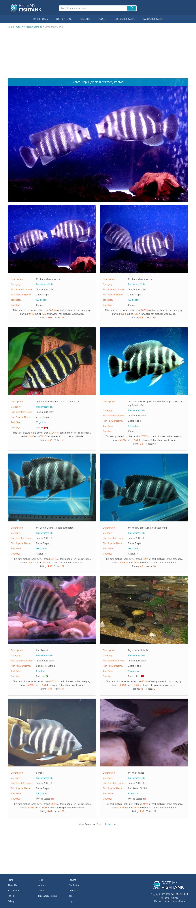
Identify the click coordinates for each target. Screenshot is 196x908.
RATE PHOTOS (40, 19)
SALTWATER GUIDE (153, 19)
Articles (41, 885)
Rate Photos (13, 891)
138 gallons (41, 300)
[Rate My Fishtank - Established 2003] (27, 7)
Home (10, 880)
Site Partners (75, 885)
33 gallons (41, 423)
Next (110, 824)
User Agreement (162, 901)
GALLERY (85, 19)
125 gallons (41, 794)
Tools (40, 880)
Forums (72, 880)
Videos (41, 891)
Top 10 (11, 896)
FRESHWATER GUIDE (124, 19)
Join (71, 896)
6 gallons (40, 671)
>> (115, 824)
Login (71, 901)
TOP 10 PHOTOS (64, 19)
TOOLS (101, 19)
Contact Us (74, 891)
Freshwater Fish (44, 284)
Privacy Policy (178, 901)
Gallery (11, 901)
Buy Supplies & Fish (47, 896)
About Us (12, 885)
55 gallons (133, 671)
